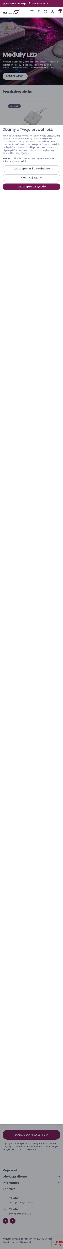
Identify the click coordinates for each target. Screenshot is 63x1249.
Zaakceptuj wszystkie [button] (31, 186)
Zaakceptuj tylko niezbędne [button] (31, 168)
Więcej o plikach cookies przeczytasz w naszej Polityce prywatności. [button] (28, 160)
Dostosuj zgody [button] (31, 177)
